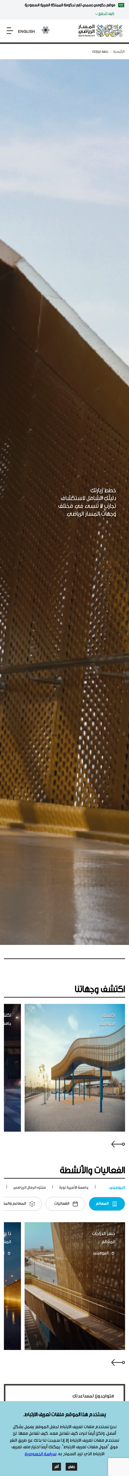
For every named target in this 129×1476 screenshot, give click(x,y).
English (26, 31)
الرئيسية (118, 51)
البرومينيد (101, 1254)
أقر (56, 1467)
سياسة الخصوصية (40, 1453)
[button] (118, 1143)
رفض (71, 1467)
